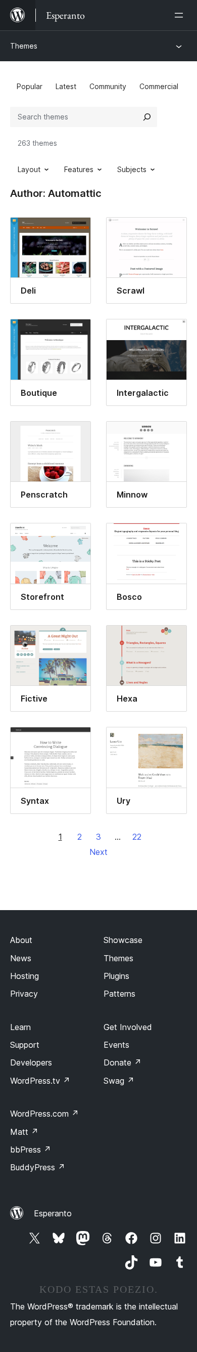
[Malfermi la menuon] (181, 15)
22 (136, 837)
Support (24, 1045)
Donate (122, 1062)
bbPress (30, 1149)
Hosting (24, 976)
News (20, 958)
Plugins (116, 976)
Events (116, 1045)
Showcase (123, 940)
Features (78, 169)
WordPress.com (44, 1114)
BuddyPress (37, 1167)
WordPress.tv (40, 1081)
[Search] (147, 117)
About (21, 940)
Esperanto (53, 1213)
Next (98, 852)
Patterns (119, 994)
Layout (29, 169)
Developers (31, 1062)
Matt (24, 1132)
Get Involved (128, 1027)
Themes (23, 46)
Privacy (24, 994)
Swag (119, 1081)
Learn (20, 1027)
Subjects (131, 169)
